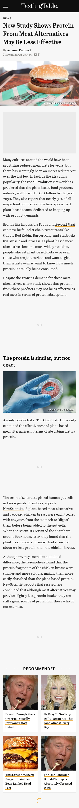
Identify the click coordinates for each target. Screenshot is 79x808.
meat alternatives (55, 589)
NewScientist (13, 508)
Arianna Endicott (19, 50)
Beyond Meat (65, 224)
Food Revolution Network (47, 181)
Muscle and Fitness (24, 240)
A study (9, 420)
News (7, 18)
